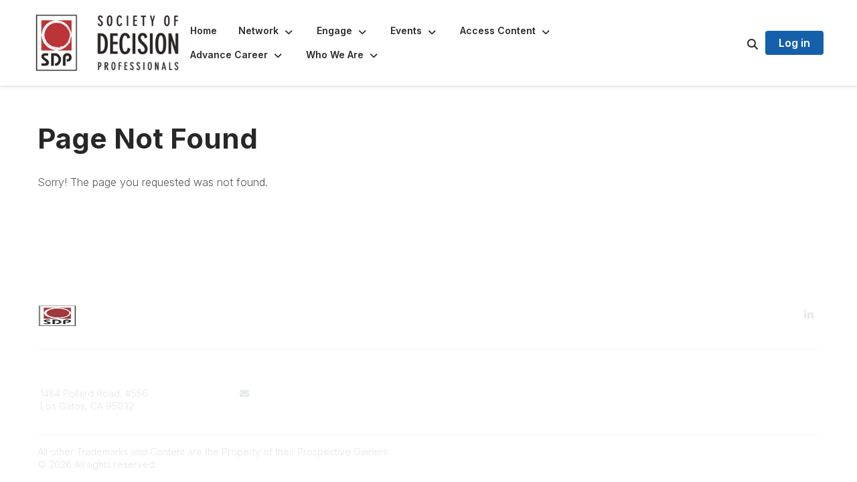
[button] (267, 31)
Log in (794, 43)
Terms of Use (466, 393)
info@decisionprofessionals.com (328, 393)
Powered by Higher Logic (763, 451)
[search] (736, 43)
